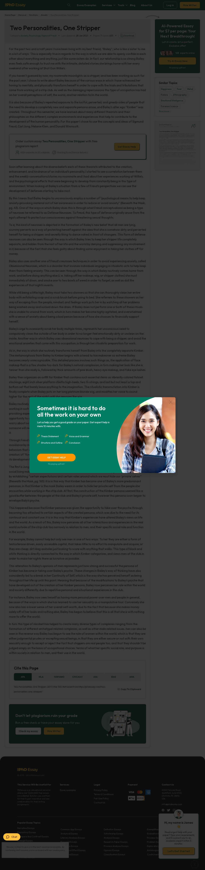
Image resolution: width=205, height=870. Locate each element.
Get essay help (56, 457)
